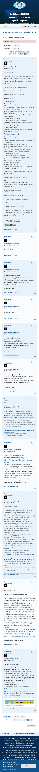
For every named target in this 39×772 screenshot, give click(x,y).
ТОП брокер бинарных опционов (13, 435)
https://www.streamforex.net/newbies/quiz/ (17, 479)
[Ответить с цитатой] (32, 59)
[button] (10, 53)
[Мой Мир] (11, 225)
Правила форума (8, 41)
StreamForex (7, 59)
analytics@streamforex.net (25, 692)
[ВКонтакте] (5, 225)
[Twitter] (7, 225)
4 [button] (18, 53)
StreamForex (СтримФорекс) (13, 37)
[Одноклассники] (9, 225)
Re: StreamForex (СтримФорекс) (12, 406)
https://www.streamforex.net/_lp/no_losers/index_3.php (20, 516)
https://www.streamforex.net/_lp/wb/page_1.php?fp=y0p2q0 (18, 461)
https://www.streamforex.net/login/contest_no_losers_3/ (20, 554)
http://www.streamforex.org (11, 229)
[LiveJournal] (13, 225)
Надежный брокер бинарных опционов (15, 433)
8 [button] (26, 53)
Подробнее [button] (12, 769)
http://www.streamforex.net (12, 192)
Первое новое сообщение (16, 51)
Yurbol (5, 399)
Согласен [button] (29, 766)
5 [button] (20, 53)
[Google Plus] (15, 225)
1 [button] (15, 53)
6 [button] (22, 53)
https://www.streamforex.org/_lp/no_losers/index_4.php (20, 636)
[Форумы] (19, 4)
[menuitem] (6, 26)
